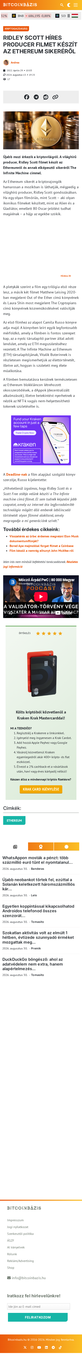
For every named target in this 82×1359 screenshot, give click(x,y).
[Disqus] (41, 1035)
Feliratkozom (38, 1317)
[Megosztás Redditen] (46, 97)
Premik (36, 948)
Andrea (15, 62)
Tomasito (37, 921)
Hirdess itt (66, 275)
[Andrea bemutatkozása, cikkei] (6, 62)
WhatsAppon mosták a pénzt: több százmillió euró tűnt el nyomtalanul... (37, 860)
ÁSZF (10, 1240)
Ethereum (14, 820)
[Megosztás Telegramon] (36, 97)
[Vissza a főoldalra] (20, 4)
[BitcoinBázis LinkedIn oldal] (46, 1347)
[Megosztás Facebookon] (26, 97)
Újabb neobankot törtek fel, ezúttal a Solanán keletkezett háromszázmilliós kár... (38, 884)
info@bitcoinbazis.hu (29, 1278)
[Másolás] (55, 97)
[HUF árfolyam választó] (75, 16)
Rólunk (12, 1254)
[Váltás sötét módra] (69, 5)
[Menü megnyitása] (75, 5)
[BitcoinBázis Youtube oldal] (39, 1347)
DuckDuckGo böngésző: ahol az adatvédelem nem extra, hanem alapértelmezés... (32, 964)
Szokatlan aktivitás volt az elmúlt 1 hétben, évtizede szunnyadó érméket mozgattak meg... (38, 937)
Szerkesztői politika (20, 1234)
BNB (29, 16)
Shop (10, 1268)
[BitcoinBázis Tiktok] (60, 1347)
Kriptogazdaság (16, 28)
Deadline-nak (16, 474)
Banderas (37, 868)
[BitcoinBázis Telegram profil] (53, 1347)
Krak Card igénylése (41, 789)
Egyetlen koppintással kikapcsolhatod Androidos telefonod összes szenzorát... (38, 911)
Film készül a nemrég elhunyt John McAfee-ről (42, 551)
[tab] (15, 846)
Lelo (34, 895)
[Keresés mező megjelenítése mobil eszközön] (62, 5)
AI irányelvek (16, 1247)
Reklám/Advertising (20, 1261)
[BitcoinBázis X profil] (25, 1347)
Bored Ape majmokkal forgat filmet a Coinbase (41, 546)
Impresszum (15, 1220)
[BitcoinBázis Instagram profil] (32, 1347)
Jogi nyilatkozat (17, 1227)
